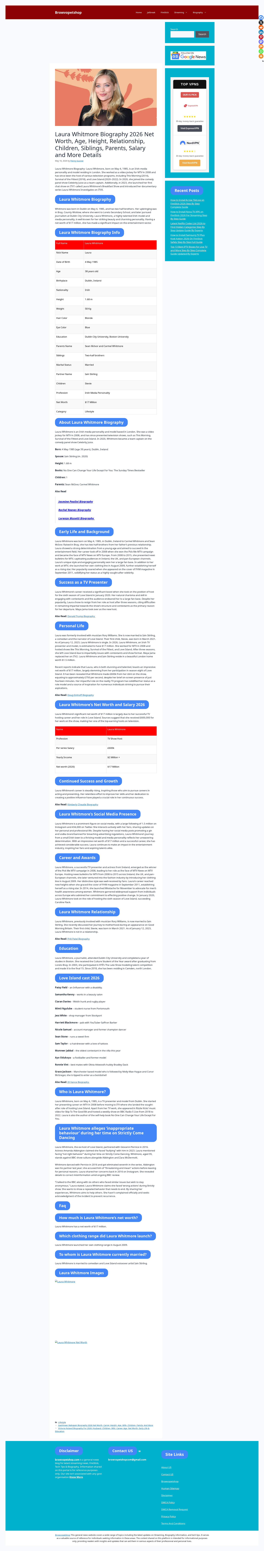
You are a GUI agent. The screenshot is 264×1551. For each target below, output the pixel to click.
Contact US (167, 1474)
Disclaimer (167, 1495)
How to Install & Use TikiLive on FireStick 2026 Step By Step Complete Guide (187, 203)
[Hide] (263, 61)
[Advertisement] (106, 41)
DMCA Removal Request (174, 1509)
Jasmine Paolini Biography (75, 501)
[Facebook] (261, 17)
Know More (76, 1477)
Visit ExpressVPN (190, 128)
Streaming (179, 12)
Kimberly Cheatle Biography (83, 804)
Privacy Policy (168, 1516)
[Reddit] (261, 27)
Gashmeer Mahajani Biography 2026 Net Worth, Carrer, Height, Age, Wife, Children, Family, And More (105, 1425)
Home (139, 12)
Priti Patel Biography (79, 938)
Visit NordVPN (189, 163)
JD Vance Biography (79, 1082)
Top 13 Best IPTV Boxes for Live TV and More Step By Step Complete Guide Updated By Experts (188, 250)
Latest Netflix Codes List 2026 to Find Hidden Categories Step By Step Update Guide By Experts (187, 227)
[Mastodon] (261, 41)
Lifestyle (62, 1422)
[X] (261, 22)
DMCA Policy (168, 1502)
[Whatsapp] (261, 51)
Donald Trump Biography (81, 616)
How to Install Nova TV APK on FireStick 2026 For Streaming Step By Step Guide (188, 215)
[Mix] (261, 46)
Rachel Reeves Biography (74, 510)
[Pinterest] (261, 37)
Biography (198, 12)
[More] (261, 56)
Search (174, 29)
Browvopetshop (68, 12)
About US (166, 1467)
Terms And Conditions (173, 1523)
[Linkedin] (261, 32)
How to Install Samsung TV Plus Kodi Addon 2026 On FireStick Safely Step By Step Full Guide (187, 238)
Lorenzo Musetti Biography (76, 518)
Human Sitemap (170, 1488)
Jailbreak (151, 12)
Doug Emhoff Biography (81, 695)
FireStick (165, 12)
